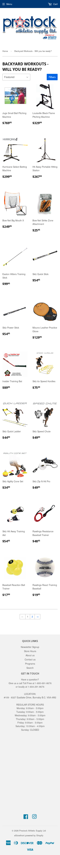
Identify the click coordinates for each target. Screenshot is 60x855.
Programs (30, 663)
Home (5, 51)
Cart (55, 4)
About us (30, 655)
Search (30, 667)
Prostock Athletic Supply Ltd (32, 830)
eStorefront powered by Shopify (28, 835)
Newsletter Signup (30, 647)
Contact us (30, 659)
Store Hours (30, 651)
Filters (52, 77)
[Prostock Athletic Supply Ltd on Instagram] (34, 817)
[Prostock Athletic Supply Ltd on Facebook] (25, 817)
